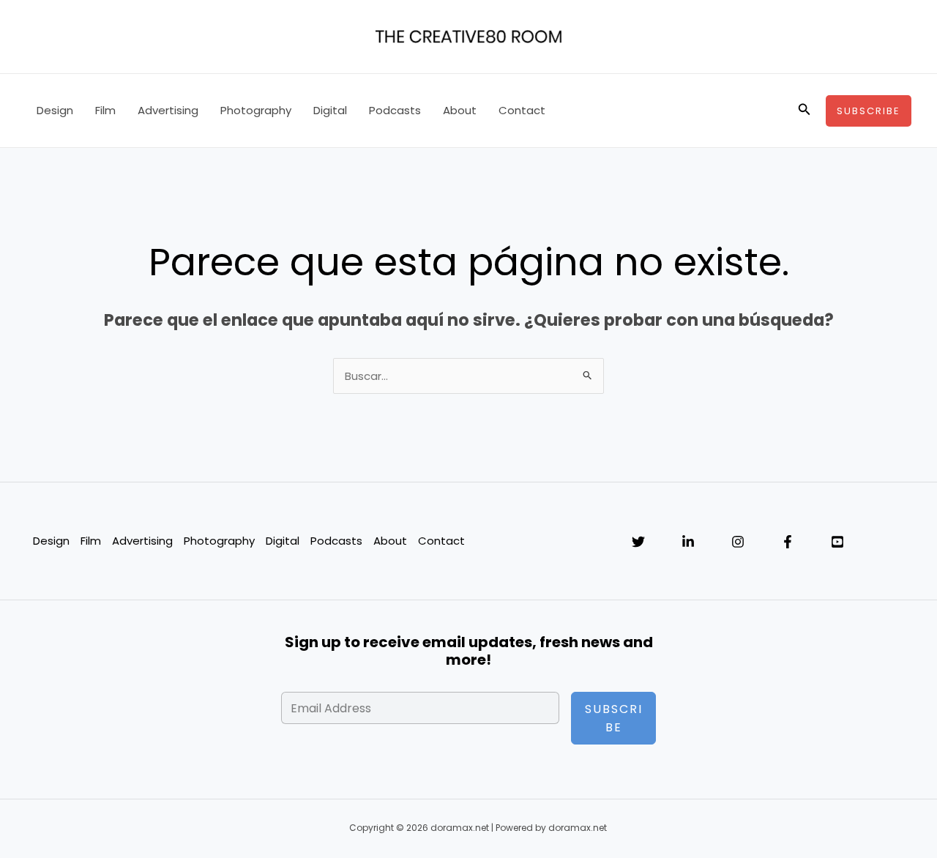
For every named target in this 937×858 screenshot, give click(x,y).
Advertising (168, 110)
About (460, 110)
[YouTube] (837, 541)
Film (105, 110)
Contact (522, 110)
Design (55, 110)
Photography (255, 110)
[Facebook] (787, 541)
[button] (804, 110)
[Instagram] (737, 541)
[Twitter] (638, 541)
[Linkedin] (688, 541)
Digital (330, 110)
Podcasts (395, 110)
